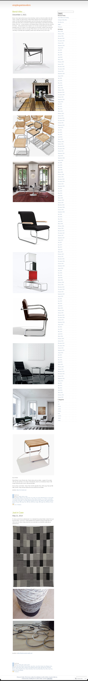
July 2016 (60, 270)
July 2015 (60, 298)
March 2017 (60, 251)
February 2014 (61, 338)
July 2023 (60, 104)
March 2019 (60, 197)
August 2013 (60, 352)
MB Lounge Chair (23, 501)
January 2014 (60, 341)
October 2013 (61, 348)
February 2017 (61, 254)
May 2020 (60, 167)
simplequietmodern (21, 5)
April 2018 (60, 221)
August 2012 (60, 380)
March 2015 (60, 308)
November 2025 (61, 40)
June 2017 (60, 244)
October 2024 (61, 71)
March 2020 (60, 172)
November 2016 (61, 261)
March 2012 (60, 392)
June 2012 (60, 385)
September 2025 (61, 45)
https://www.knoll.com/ (21, 490)
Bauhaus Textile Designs (16, 667)
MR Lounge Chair (42, 501)
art (17, 496)
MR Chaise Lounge (34, 501)
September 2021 (61, 153)
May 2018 (60, 219)
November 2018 (61, 207)
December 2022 (61, 118)
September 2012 (61, 378)
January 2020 (60, 176)
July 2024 (60, 78)
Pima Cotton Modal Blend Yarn (39, 668)
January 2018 (60, 228)
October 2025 (61, 43)
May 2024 (60, 83)
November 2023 (61, 94)
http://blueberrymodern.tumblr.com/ (25, 653)
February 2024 (61, 90)
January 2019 (60, 202)
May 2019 (60, 193)
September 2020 (61, 158)
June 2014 (60, 329)
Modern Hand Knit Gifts (20, 668)
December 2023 (61, 92)
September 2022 (61, 125)
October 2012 (61, 376)
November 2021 (61, 148)
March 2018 (60, 223)
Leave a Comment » (18, 504)
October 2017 (61, 235)
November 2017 (61, 233)
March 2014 (60, 336)
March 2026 (60, 31)
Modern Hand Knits (29, 668)
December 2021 (61, 146)
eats (58, 404)
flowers (59, 406)
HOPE (59, 24)
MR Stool (48, 501)
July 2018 (60, 214)
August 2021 (60, 155)
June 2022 (60, 132)
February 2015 (61, 310)
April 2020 (60, 169)
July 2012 (60, 383)
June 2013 (60, 357)
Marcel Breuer (41, 500)
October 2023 (61, 97)
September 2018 (61, 212)
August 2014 (60, 324)
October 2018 (61, 209)
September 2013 (61, 350)
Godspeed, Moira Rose (62, 19)
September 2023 (61, 99)
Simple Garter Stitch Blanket (17, 670)
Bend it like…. (18, 11)
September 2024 (61, 73)
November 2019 (61, 181)
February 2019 (61, 200)
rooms (26, 496)
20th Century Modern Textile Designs (23, 666)
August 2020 (60, 160)
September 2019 (61, 186)
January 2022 (60, 144)
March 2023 (60, 111)
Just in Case (17, 512)
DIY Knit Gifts (44, 667)
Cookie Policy (49, 678)
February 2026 (61, 33)
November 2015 (61, 289)
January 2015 (60, 312)
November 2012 (61, 373)
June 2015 (60, 301)
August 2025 (60, 47)
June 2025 (60, 52)
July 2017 (60, 242)
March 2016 (60, 280)
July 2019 (60, 188)
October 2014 (61, 319)
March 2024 (60, 87)
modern (20, 496)
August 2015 (60, 296)
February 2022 (61, 141)
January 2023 (60, 115)
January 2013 (60, 369)
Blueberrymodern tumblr (35, 667)
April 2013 (60, 362)
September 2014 (61, 322)
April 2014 (60, 334)
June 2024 (60, 80)
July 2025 (60, 50)
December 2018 (61, 204)
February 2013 (61, 366)
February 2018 (61, 226)
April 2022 (60, 137)
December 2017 (61, 230)
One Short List (61, 22)
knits (23, 664)
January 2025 (60, 64)
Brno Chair (28, 497)
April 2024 (60, 85)
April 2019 (60, 195)
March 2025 (60, 59)
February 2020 (61, 174)
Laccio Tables (44, 499)
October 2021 (61, 151)
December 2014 (61, 315)
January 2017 (60, 256)
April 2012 (60, 390)
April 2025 (60, 57)
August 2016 (60, 268)
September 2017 (61, 237)
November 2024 (61, 69)
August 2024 (60, 76)
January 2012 (60, 397)
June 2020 (60, 165)
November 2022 (61, 120)
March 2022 (60, 139)
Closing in (60, 26)
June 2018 (60, 216)
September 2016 (61, 265)
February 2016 (61, 282)
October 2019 (61, 183)
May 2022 (60, 134)
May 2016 (60, 275)
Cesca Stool (38, 497)
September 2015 (61, 294)
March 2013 (60, 364)
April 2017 (60, 249)
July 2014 (60, 326)
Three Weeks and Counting (63, 17)
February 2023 (61, 113)
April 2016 (60, 277)
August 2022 (60, 127)
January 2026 (60, 36)
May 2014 (60, 331)
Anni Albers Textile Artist (41, 666)
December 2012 (61, 371)
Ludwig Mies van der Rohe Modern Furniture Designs (28, 500)
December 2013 (61, 343)
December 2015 (61, 287)
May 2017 (60, 247)
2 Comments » (16, 671)
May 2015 (60, 303)
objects (23, 496)
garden (59, 408)
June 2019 (60, 190)
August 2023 (60, 101)
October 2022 (61, 122)
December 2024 (61, 66)
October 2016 (61, 263)
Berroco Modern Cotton (26, 667)
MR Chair (29, 501)
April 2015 (60, 305)
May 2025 (60, 54)
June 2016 (60, 272)
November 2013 (61, 345)
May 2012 (60, 387)
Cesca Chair (33, 497)
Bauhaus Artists (23, 497)
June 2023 (60, 106)
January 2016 (60, 284)
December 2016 (61, 258)
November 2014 (61, 317)
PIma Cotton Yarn (49, 668)
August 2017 (60, 240)
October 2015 (61, 291)
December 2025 (61, 38)
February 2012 (61, 394)
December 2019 (61, 179)
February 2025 (61, 61)
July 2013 (60, 355)
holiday (20, 664)
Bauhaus (17, 497)
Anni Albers (33, 666)
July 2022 (60, 129)
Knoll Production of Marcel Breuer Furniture (33, 499)
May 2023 (60, 108)
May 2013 (60, 359)
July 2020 (60, 162)
